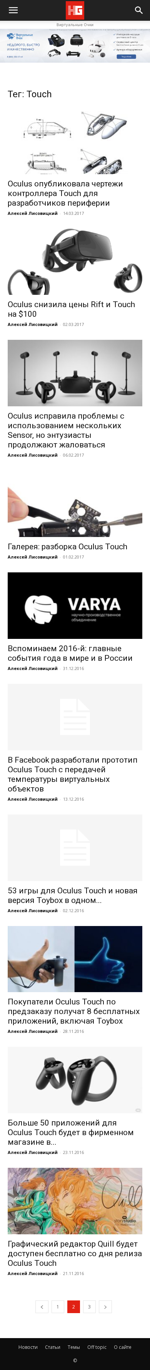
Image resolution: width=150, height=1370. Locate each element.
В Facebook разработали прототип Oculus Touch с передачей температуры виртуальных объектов (73, 774)
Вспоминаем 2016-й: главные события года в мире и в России (70, 653)
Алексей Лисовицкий (33, 213)
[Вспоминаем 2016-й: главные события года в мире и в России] (75, 605)
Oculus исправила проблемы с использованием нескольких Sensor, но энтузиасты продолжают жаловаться (66, 430)
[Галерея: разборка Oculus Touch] (75, 504)
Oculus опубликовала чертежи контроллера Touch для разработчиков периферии (65, 193)
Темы (74, 1347)
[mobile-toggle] (13, 10)
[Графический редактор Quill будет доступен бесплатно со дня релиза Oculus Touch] (75, 1201)
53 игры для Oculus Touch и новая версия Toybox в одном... (73, 895)
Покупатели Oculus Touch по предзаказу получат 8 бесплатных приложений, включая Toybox (74, 1011)
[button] (139, 10)
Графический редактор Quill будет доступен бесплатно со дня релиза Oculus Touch (75, 1253)
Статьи (52, 1347)
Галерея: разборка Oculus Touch (67, 546)
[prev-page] (41, 1306)
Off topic (97, 1347)
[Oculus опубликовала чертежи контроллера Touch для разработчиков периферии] (75, 141)
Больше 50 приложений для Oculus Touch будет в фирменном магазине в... (71, 1132)
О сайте (123, 1347)
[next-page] (105, 1306)
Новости (28, 1347)
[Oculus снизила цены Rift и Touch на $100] (75, 262)
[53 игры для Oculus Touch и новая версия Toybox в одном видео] (75, 848)
